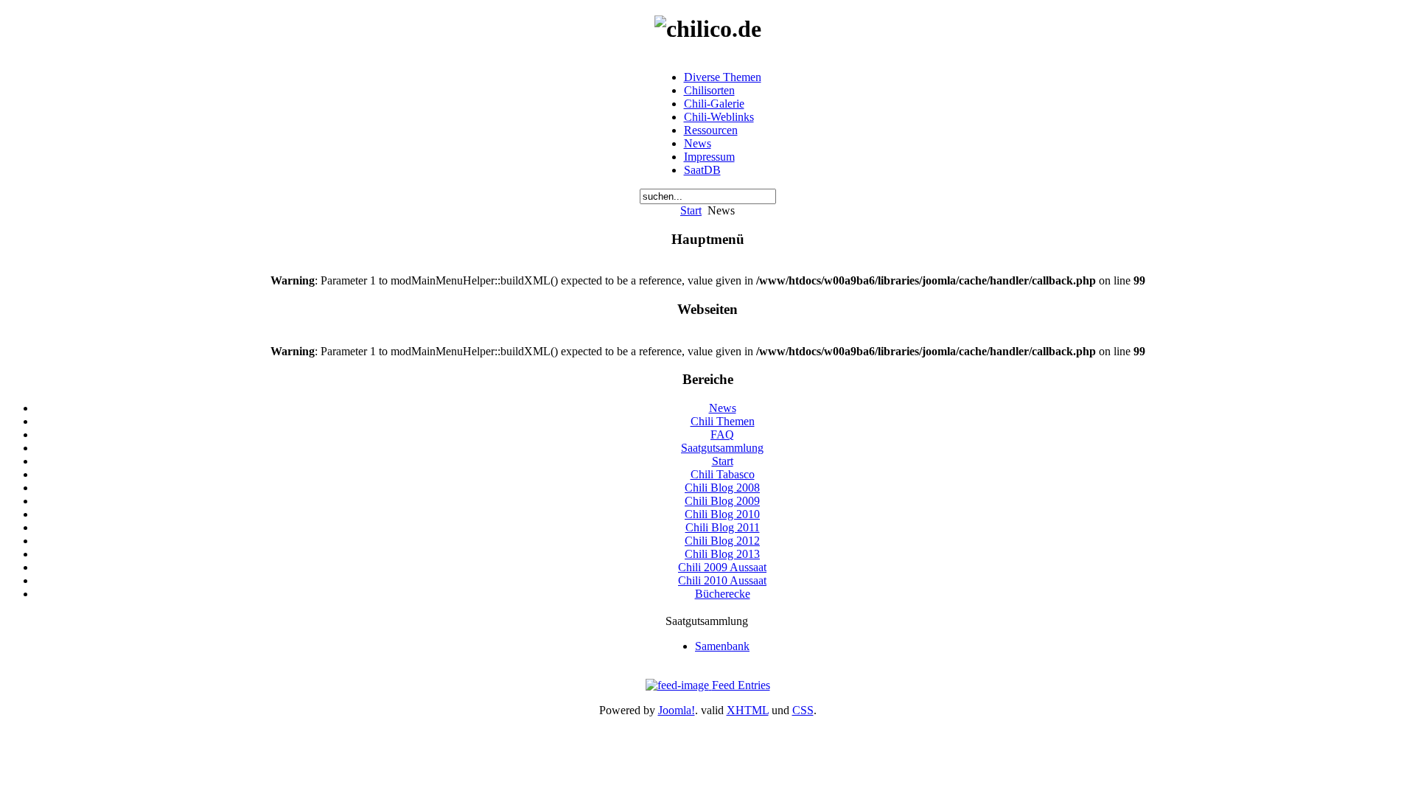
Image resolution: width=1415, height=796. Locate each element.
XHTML (748, 710)
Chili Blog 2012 (722, 540)
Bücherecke (722, 593)
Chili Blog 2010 (722, 514)
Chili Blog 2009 (722, 501)
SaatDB (702, 170)
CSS (803, 710)
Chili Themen (723, 421)
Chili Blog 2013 (722, 554)
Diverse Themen (722, 77)
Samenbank (722, 646)
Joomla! (676, 710)
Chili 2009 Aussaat (722, 567)
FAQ (722, 434)
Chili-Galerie (714, 103)
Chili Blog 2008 (722, 487)
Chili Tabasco (723, 474)
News (697, 143)
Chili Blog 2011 (722, 527)
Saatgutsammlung (722, 447)
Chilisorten (709, 90)
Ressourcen (711, 130)
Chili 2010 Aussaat (722, 580)
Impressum (709, 156)
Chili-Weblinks (719, 117)
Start (691, 210)
